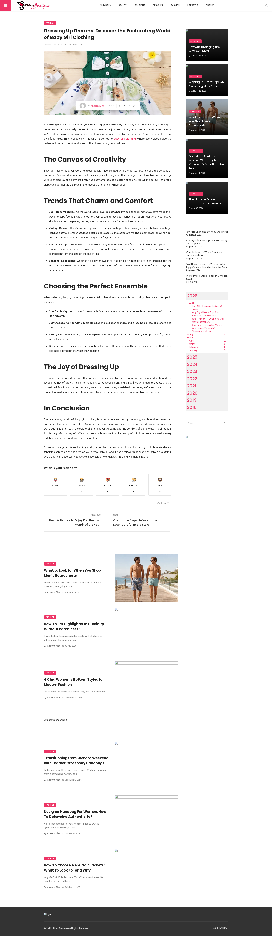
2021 (191, 386)
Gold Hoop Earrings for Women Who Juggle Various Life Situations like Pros (206, 162)
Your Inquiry (220, 928)
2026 (192, 296)
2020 (192, 393)
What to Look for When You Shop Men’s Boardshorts (72, 573)
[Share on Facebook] (120, 106)
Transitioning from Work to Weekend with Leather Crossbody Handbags (76, 761)
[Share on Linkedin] (134, 106)
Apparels (105, 5)
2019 (192, 400)
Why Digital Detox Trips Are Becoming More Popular (207, 84)
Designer (158, 5)
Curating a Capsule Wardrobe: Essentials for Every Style (135, 522)
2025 (192, 357)
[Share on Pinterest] (130, 106)
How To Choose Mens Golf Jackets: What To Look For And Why (74, 868)
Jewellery (196, 150)
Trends (210, 5)
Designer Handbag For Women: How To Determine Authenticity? (75, 814)
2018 (192, 407)
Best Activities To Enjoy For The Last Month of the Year (75, 522)
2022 (192, 379)
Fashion (175, 5)
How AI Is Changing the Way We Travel (204, 49)
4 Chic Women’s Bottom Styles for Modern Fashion (74, 682)
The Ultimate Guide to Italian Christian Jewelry (205, 201)
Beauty (123, 5)
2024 (192, 364)
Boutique (140, 5)
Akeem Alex (97, 105)
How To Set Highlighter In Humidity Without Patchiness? (74, 627)
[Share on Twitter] (124, 106)
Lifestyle (192, 5)
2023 (192, 371)
